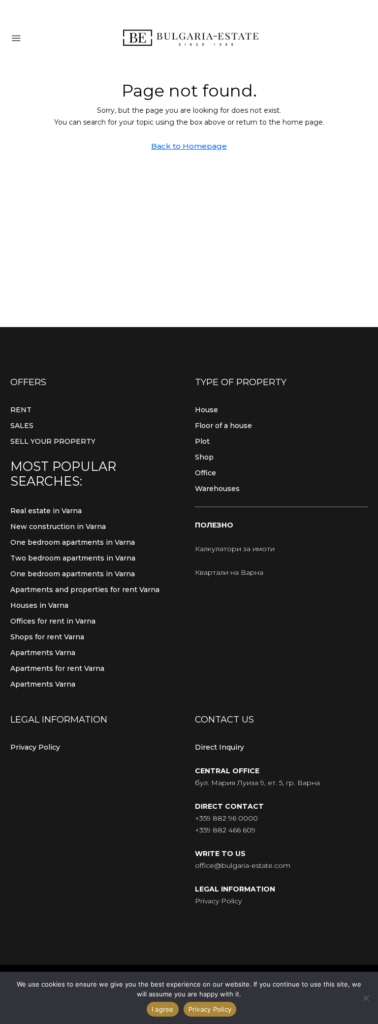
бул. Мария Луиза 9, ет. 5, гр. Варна (257, 782)
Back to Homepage (189, 146)
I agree (163, 1009)
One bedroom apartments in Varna (72, 542)
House (206, 409)
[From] (366, 998)
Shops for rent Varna (47, 636)
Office (205, 472)
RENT (21, 409)
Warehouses (217, 488)
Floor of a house (223, 425)
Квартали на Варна (229, 572)
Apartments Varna (42, 652)
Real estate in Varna (46, 510)
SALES (21, 425)
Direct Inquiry (219, 747)
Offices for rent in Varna (52, 621)
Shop (204, 457)
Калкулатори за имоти (235, 548)
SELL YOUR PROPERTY (52, 441)
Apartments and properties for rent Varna (84, 589)
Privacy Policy (35, 747)
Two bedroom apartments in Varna (72, 558)
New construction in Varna (58, 526)
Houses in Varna (39, 605)
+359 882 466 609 (225, 830)
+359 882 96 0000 (226, 818)
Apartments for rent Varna (57, 668)
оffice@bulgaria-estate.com (242, 865)
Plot (202, 441)
